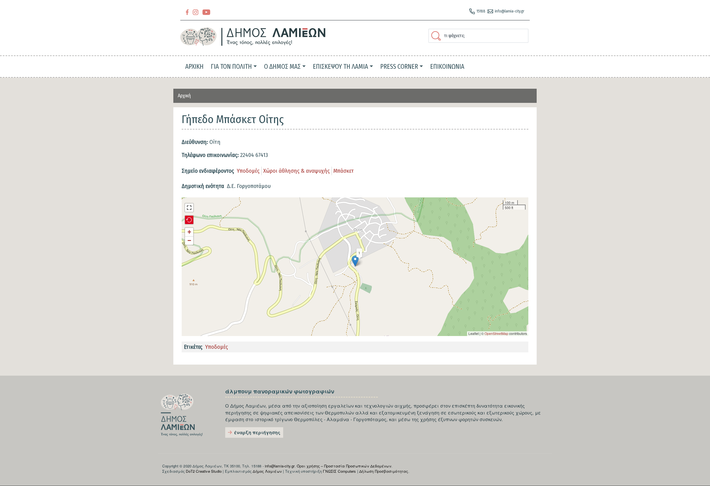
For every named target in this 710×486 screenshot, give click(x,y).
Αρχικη (194, 66)
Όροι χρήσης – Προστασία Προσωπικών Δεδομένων (344, 466)
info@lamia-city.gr (509, 11)
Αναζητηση (436, 35)
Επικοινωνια (447, 66)
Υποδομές (248, 170)
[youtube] (206, 12)
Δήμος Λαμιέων (267, 471)
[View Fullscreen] (189, 207)
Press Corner (399, 66)
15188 (480, 11)
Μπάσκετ (343, 170)
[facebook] (187, 12)
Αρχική (184, 96)
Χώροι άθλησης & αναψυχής (296, 170)
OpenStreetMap (496, 333)
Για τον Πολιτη (231, 66)
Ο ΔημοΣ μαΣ (282, 66)
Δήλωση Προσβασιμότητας (383, 471)
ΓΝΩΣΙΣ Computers (339, 471)
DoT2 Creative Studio (204, 471)
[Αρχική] (253, 36)
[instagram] (195, 12)
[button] (355, 261)
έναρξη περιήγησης (257, 432)
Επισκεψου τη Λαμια (340, 66)
